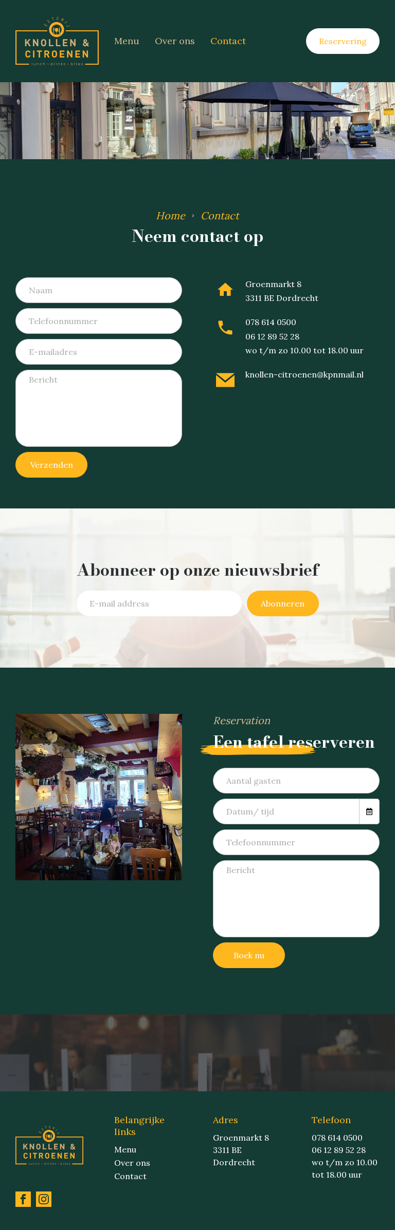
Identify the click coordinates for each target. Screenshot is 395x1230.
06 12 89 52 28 (272, 336)
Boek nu (249, 955)
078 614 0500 (270, 322)
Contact (228, 41)
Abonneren (282, 603)
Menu (126, 41)
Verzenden (51, 465)
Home (170, 215)
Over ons (175, 41)
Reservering (343, 41)
